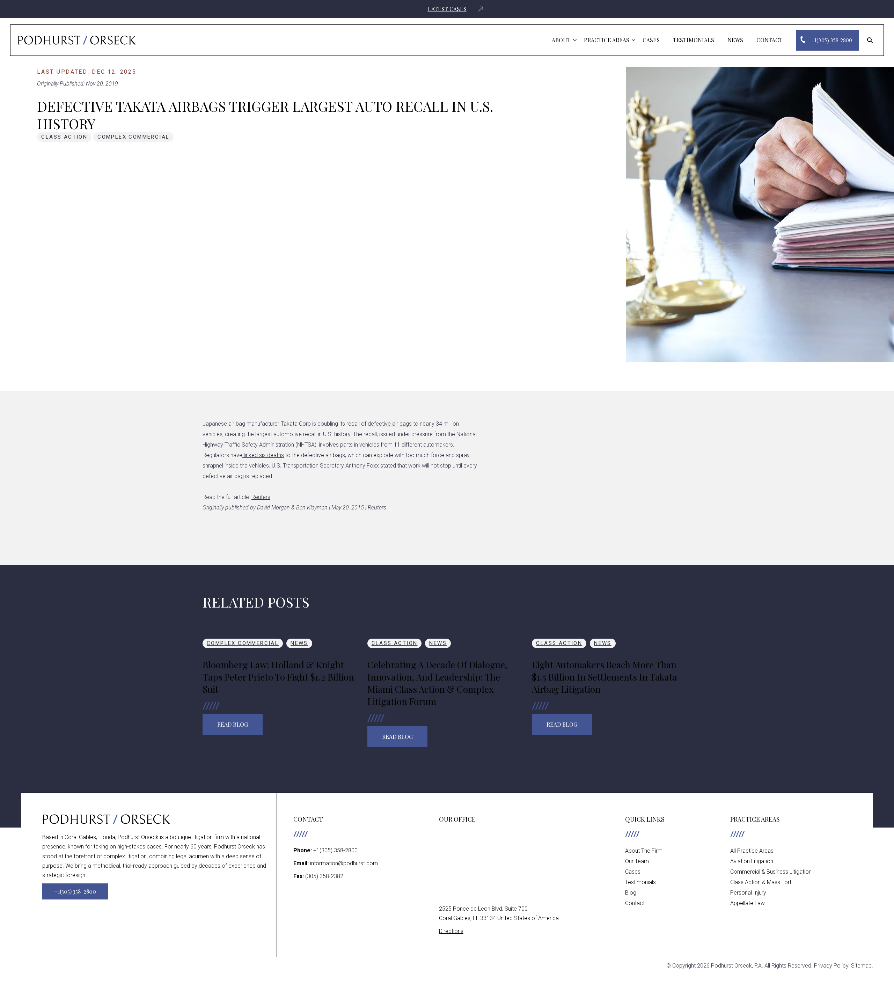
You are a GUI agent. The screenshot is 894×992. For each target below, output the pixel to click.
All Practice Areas (752, 850)
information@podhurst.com (344, 863)
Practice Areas (606, 40)
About (561, 40)
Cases (651, 40)
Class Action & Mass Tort (760, 882)
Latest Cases (447, 9)
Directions (451, 931)
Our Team (637, 861)
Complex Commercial (133, 137)
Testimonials (693, 40)
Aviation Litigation (751, 861)
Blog (630, 892)
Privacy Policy (831, 965)
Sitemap (861, 965)
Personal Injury (748, 892)
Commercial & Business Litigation (771, 871)
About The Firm (643, 850)
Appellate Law (747, 903)
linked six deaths (263, 455)
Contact (769, 40)
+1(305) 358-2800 (335, 850)
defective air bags (390, 423)
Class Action (64, 137)
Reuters (260, 497)
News (735, 40)
